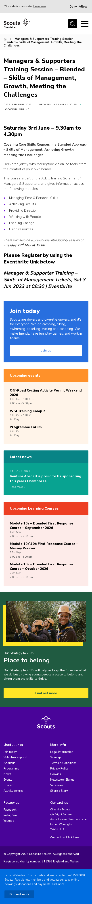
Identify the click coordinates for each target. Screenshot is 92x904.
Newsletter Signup (62, 780)
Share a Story (59, 791)
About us (9, 763)
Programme (11, 769)
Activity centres (13, 791)
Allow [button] (83, 7)
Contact (9, 785)
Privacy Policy (59, 769)
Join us (46, 351)
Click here (72, 837)
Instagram (10, 815)
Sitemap (55, 757)
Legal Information (61, 752)
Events (8, 780)
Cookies (55, 774)
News (7, 774)
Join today (10, 752)
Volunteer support (15, 757)
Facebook (10, 810)
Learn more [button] (39, 6)
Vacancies (56, 785)
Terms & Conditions (63, 763)
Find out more (46, 693)
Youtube (9, 821)
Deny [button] (73, 7)
